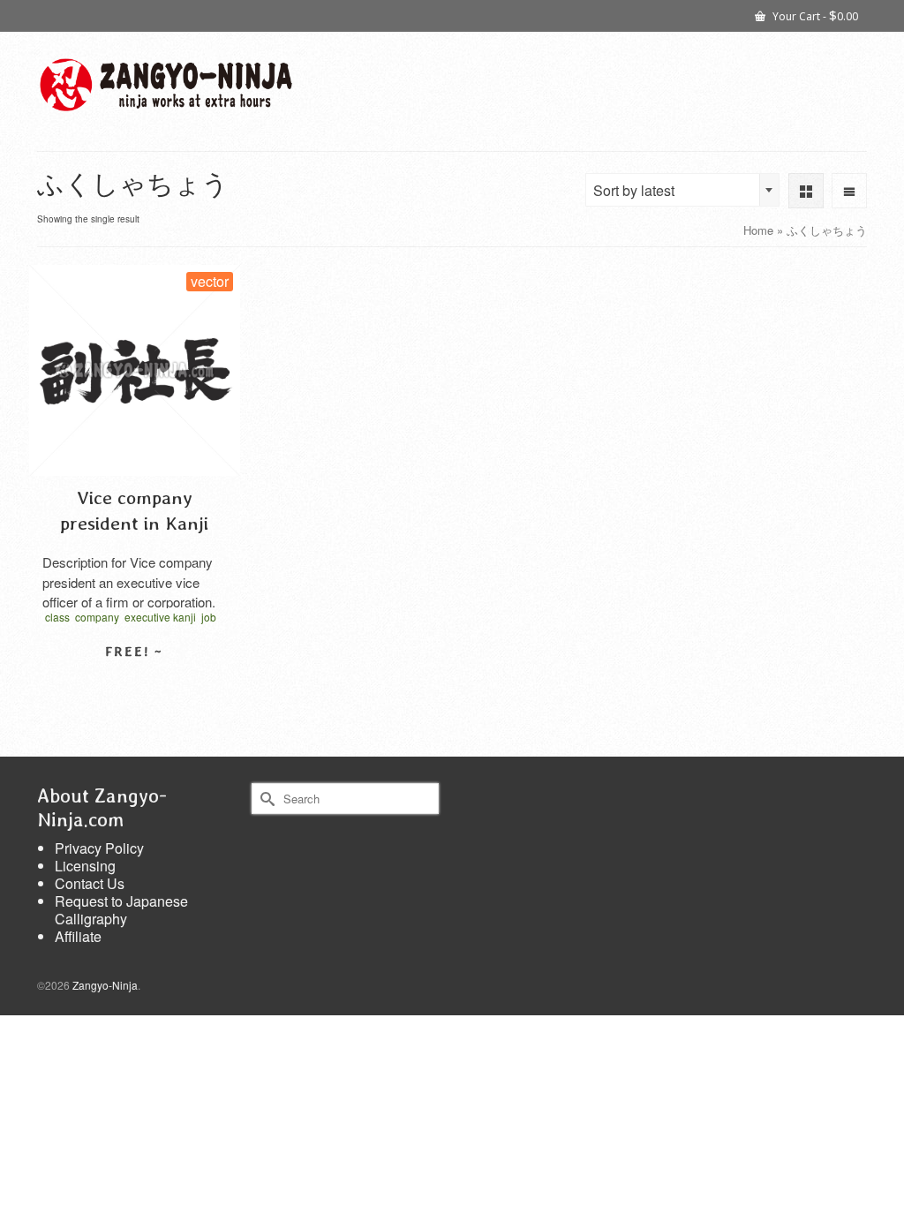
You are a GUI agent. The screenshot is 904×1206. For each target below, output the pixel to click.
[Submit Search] (265, 798)
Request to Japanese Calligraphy (121, 910)
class (57, 616)
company (97, 616)
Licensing (85, 866)
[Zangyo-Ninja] (166, 85)
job (208, 616)
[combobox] (682, 190)
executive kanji (160, 616)
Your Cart (814, 15)
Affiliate (78, 936)
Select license (134, 682)
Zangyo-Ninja (105, 984)
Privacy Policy (99, 848)
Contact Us (89, 883)
